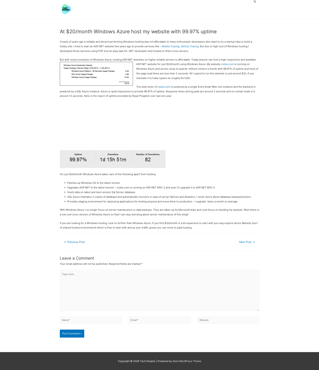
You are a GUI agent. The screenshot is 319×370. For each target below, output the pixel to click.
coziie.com (227, 64)
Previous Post (74, 242)
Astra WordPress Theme (186, 361)
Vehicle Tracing (190, 46)
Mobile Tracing (170, 46)
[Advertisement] (159, 125)
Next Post (247, 242)
